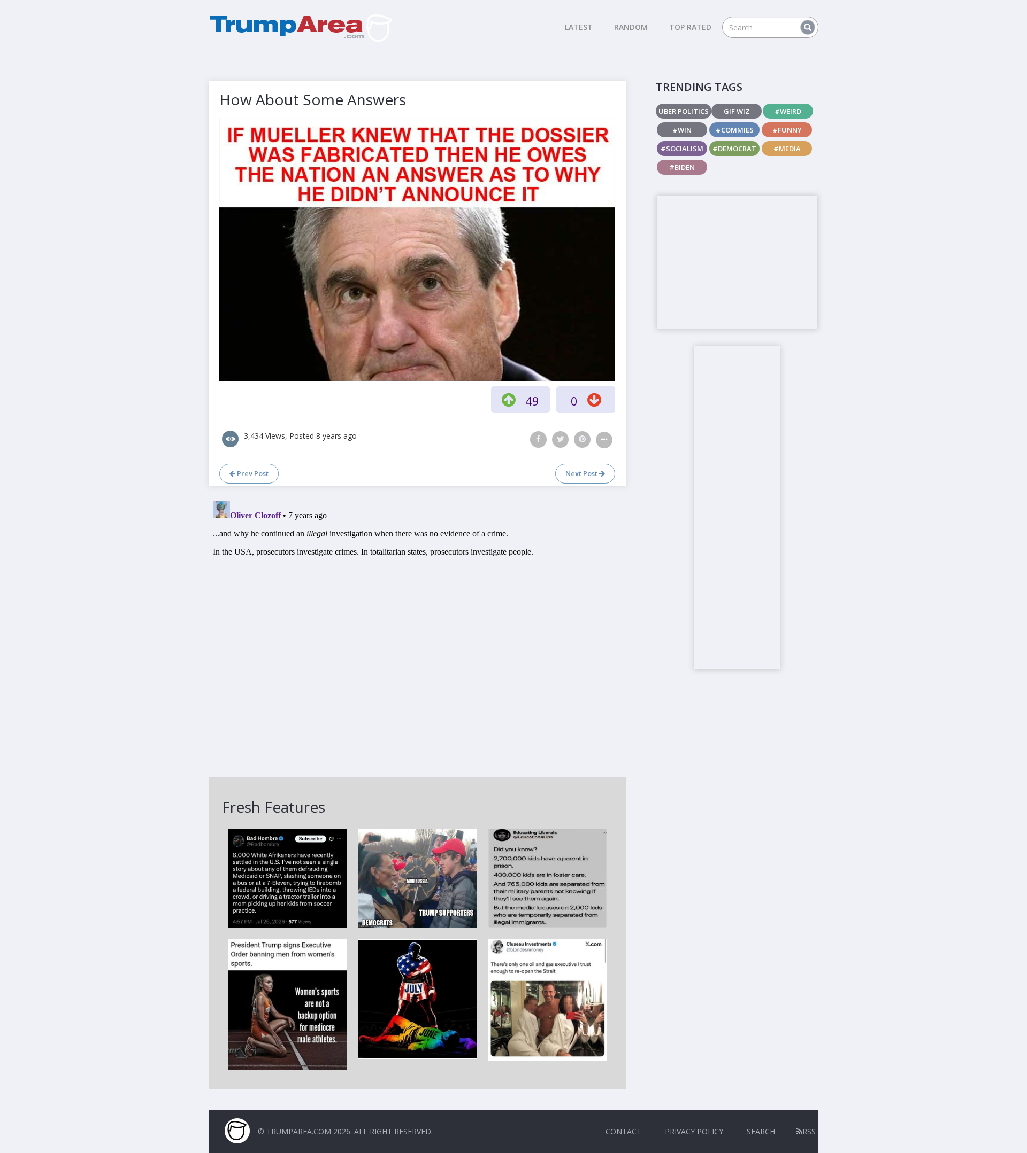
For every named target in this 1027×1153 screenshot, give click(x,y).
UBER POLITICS (683, 111)
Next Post (582, 473)
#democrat (734, 148)
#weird (788, 111)
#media (787, 148)
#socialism (682, 148)
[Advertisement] (737, 262)
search (761, 1131)
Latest (579, 27)
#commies (735, 130)
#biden (682, 167)
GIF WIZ (737, 111)
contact (623, 1131)
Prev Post (252, 473)
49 (532, 401)
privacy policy (694, 1131)
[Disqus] (417, 630)
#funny (787, 130)
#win (682, 130)
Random (631, 27)
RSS (809, 1131)
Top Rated (690, 27)
